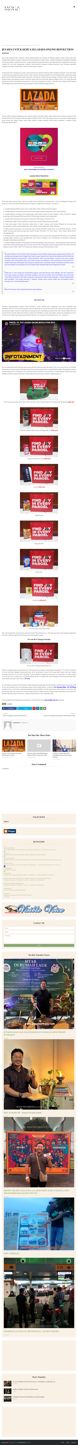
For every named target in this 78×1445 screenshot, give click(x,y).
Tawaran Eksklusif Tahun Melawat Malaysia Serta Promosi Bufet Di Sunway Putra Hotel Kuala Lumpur (33, 860)
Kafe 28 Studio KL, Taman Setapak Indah (23, 1112)
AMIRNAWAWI (8, 868)
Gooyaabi (28, 1442)
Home (3, 45)
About (67, 1442)
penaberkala (5, 53)
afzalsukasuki (8, 888)
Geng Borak (7, 873)
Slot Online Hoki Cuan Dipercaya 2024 (15, 890)
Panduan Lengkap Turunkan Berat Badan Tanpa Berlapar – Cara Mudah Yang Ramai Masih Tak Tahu (32, 865)
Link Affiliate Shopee (10, 870)
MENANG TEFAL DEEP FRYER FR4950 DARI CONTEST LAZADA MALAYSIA (37, 754)
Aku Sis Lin (7, 853)
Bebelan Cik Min (8, 863)
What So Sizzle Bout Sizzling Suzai (13, 883)
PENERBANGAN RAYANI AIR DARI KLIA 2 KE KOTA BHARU (31, 1331)
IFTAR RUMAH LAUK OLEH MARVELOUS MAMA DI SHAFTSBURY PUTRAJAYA (35, 1033)
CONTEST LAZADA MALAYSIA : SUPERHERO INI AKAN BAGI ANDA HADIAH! (62, 755)
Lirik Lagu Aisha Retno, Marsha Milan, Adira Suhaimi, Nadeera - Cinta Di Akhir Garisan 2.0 (30, 849)
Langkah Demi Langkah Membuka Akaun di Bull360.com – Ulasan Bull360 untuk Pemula (29, 875)
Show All (6, 896)
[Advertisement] (39, 30)
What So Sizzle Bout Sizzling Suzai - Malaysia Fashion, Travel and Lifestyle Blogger (27, 878)
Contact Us (74, 1442)
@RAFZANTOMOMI (9, 848)
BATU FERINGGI (11, 1253)
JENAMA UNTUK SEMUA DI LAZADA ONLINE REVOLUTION (12, 754)
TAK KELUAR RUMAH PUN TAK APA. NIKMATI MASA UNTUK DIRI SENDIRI (25, 855)
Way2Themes (15, 1442)
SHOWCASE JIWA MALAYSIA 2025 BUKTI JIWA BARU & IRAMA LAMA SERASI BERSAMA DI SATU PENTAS (36, 1191)
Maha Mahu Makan (9, 858)
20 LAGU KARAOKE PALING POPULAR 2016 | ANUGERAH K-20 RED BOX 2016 (34, 1381)
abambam (7, 893)
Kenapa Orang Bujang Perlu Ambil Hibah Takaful (17, 895)
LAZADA (8, 45)
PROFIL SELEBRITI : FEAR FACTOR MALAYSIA (25, 1389)
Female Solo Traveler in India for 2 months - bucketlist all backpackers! (24, 880)
